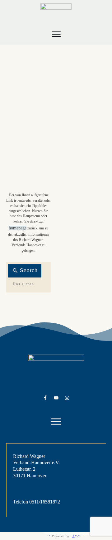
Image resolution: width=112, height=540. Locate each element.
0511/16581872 (44, 501)
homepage (17, 228)
